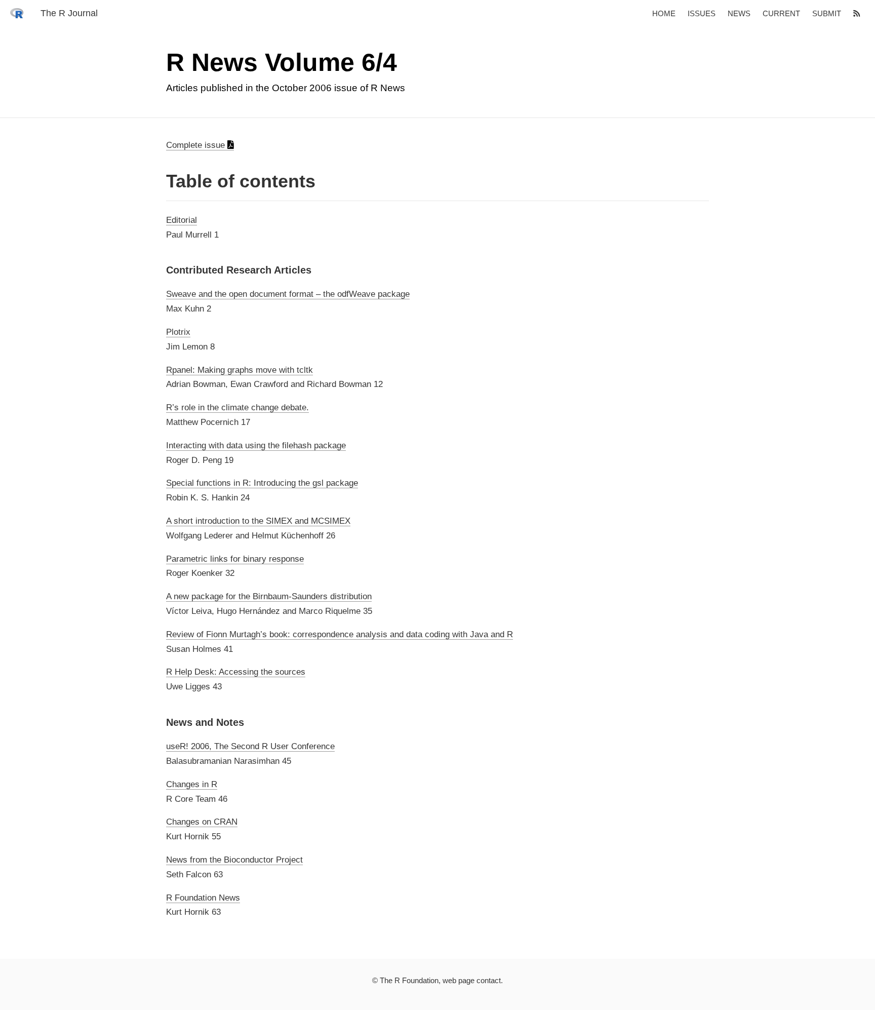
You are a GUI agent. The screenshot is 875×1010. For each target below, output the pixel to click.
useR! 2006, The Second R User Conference (250, 746)
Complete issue (196, 145)
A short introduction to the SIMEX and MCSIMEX (258, 521)
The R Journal (69, 13)
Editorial (181, 220)
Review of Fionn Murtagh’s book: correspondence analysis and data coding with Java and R (339, 634)
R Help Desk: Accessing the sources (235, 672)
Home (663, 13)
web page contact (472, 980)
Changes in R (191, 784)
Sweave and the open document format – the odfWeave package (288, 294)
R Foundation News (203, 897)
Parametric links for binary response (235, 559)
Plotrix (178, 332)
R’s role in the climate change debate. (237, 407)
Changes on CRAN (201, 822)
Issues (701, 13)
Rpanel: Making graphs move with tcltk (239, 370)
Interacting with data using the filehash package (256, 445)
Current (781, 13)
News (739, 13)
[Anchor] (158, 181)
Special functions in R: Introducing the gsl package (262, 483)
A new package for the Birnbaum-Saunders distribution (269, 596)
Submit (826, 13)
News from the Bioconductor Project (234, 860)
